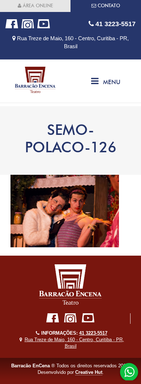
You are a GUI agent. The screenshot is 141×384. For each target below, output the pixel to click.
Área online (37, 5)
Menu (111, 82)
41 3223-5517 (115, 24)
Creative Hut (88, 372)
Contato (108, 5)
